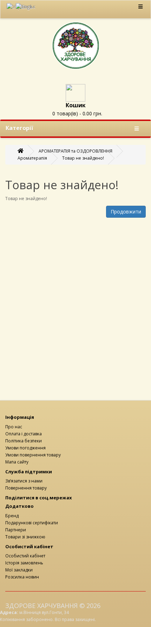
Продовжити (126, 211)
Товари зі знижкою (25, 537)
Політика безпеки (23, 441)
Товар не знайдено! (83, 158)
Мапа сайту (16, 462)
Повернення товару (26, 488)
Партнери (15, 530)
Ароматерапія (32, 158)
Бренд (12, 516)
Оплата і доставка (23, 434)
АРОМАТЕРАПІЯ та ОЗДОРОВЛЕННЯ (75, 151)
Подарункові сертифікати (31, 523)
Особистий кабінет (25, 556)
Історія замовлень (24, 563)
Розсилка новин (22, 577)
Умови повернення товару (33, 455)
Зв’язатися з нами (23, 481)
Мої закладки (19, 570)
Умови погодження (25, 448)
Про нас (13, 427)
